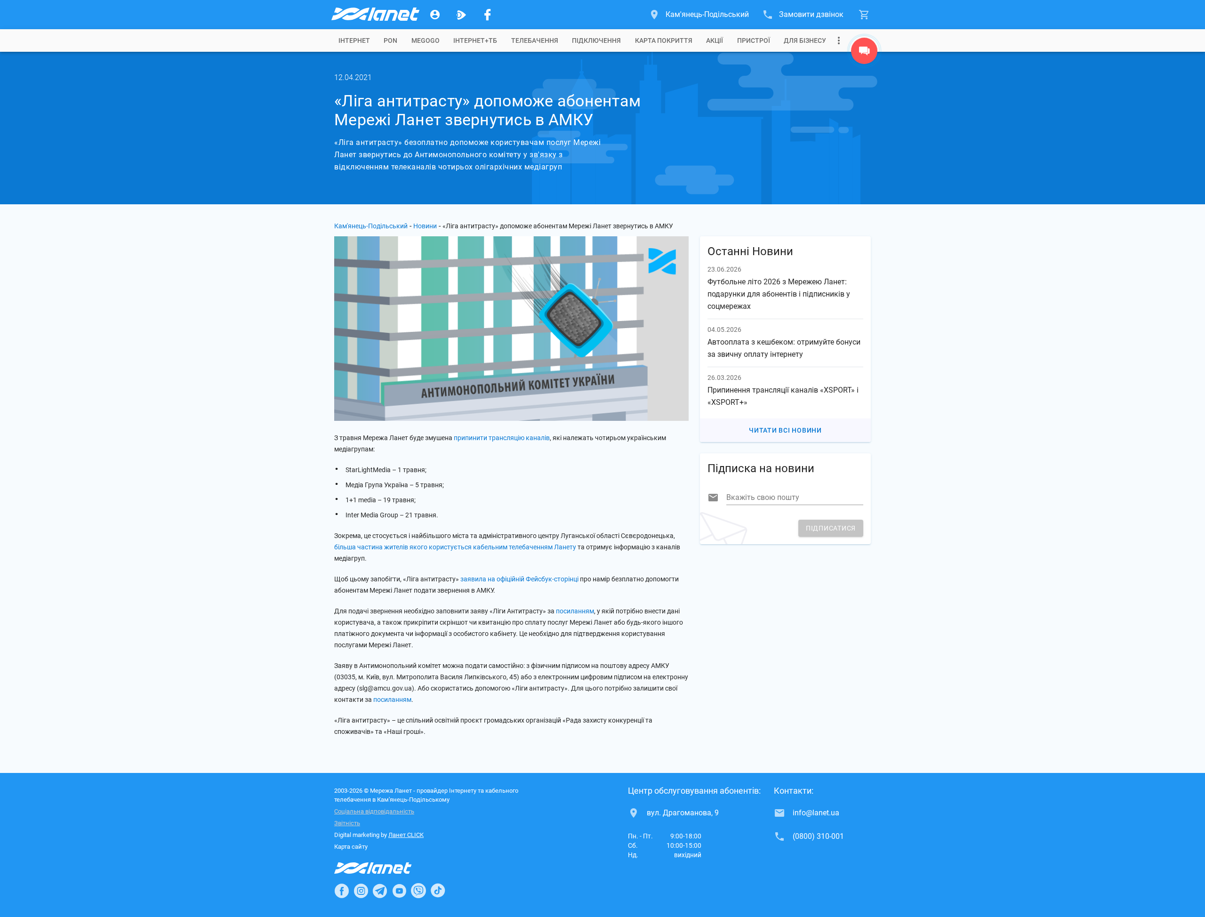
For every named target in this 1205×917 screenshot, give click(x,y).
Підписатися (831, 528)
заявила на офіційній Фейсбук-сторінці (519, 579)
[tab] (354, 40)
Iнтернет (354, 40)
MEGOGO (425, 40)
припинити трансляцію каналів (502, 438)
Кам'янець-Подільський (371, 226)
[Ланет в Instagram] (361, 890)
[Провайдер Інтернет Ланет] (384, 868)
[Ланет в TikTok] (437, 890)
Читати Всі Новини (785, 430)
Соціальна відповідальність (374, 811)
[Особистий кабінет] (435, 14)
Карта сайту (351, 846)
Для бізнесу (805, 40)
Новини (425, 226)
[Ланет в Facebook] (341, 890)
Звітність (347, 823)
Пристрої (753, 40)
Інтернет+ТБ (475, 40)
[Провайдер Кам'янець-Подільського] (375, 14)
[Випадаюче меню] (838, 40)
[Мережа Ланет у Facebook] (487, 14)
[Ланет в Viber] (418, 890)
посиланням (575, 611)
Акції (714, 40)
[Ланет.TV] (461, 14)
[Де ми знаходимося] (864, 53)
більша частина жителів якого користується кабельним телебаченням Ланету (455, 547)
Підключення (596, 40)
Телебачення (534, 40)
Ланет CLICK (406, 834)
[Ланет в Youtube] (399, 890)
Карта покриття (663, 40)
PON (390, 40)
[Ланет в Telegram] (379, 890)
